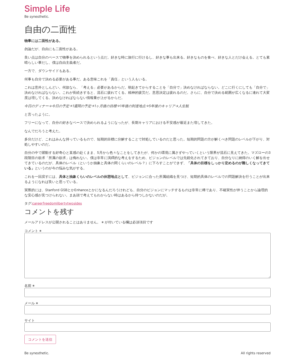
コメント (32, 230)
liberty (62, 203)
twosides (74, 203)
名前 (29, 285)
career (37, 203)
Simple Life (47, 8)
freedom (50, 203)
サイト (29, 320)
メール (31, 303)
